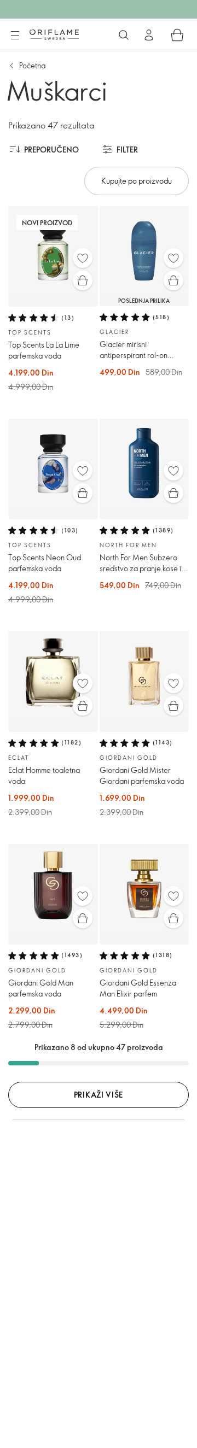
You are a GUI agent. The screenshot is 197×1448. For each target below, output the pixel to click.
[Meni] (14, 35)
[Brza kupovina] (82, 280)
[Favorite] (82, 258)
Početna (32, 65)
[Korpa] (177, 35)
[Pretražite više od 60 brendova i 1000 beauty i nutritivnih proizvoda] (123, 35)
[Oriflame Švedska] (54, 34)
